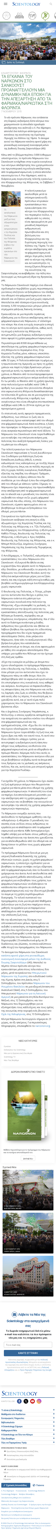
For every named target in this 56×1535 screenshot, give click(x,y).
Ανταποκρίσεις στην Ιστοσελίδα (20, 1455)
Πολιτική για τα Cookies (41, 1526)
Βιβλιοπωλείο (8, 1422)
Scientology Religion (9, 1494)
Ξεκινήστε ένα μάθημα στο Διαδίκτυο (16, 1498)
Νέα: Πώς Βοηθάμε (11, 1060)
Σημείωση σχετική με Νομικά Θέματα (27, 1528)
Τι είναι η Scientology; (11, 1410)
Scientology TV (10, 1057)
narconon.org (42, 1025)
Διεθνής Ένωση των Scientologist (14, 1504)
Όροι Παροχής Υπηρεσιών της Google (36, 1370)
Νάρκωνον (5, 1508)
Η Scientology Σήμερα (11, 1426)
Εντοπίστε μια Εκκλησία (16, 1459)
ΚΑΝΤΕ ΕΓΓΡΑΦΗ (28, 1353)
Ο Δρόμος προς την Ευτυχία (40, 1504)
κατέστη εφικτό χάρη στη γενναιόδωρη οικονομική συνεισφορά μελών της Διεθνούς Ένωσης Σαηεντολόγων (26, 959)
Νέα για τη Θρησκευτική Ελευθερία (18, 1053)
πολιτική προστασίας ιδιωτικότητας (26, 1360)
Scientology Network (36, 1491)
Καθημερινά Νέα (9, 1430)
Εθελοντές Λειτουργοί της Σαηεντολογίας (17, 1501)
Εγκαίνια (7, 1046)
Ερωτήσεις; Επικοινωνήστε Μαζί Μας (22, 1451)
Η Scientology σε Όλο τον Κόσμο (17, 1434)
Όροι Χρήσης (6, 1528)
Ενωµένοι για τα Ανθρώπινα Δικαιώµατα (17, 1511)
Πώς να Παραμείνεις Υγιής (14, 1442)
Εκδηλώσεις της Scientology (15, 1050)
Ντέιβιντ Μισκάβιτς (26, 1494)
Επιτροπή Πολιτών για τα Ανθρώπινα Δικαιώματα (20, 1518)
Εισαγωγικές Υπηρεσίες (12, 1418)
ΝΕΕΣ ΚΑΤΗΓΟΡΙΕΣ (28, 1040)
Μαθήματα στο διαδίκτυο (13, 1414)
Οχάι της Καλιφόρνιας (13, 1014)
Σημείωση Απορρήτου (22, 1526)
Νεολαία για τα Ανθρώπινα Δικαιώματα (16, 1515)
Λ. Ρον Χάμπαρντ (7, 1491)
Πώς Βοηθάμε (8, 1438)
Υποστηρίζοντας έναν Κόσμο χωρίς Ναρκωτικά (29, 1508)
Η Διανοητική (21, 1491)
